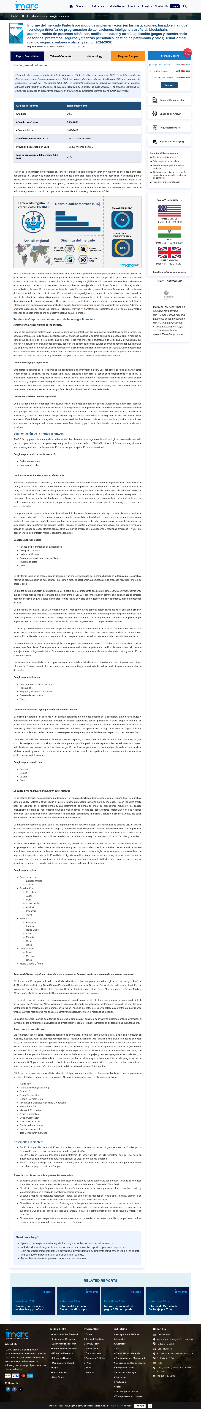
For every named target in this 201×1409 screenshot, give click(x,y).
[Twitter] (20, 1389)
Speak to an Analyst (170, 114)
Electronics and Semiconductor (130, 1363)
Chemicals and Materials (127, 1353)
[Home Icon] (71, 6)
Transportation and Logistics (129, 1396)
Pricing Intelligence (61, 1358)
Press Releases (60, 1372)
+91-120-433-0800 (165, 1376)
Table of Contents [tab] (60, 56)
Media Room (117, 6)
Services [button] (81, 6)
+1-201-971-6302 (165, 1343)
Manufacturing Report (63, 1363)
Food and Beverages (125, 1372)
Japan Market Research (64, 1343)
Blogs (55, 1367)
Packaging (120, 1382)
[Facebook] (14, 1389)
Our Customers (93, 1353)
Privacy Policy (116, 1405)
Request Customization (172, 100)
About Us (133, 6)
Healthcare (120, 1377)
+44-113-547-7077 (166, 1358)
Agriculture (120, 1339)
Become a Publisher (96, 1358)
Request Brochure (170, 127)
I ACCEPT (140, 1406)
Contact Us (161, 6)
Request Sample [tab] (128, 56)
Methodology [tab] (94, 56)
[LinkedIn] (8, 1389)
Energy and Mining (124, 1367)
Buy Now (169, 85)
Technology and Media (126, 1391)
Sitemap (90, 1372)
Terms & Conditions (95, 1339)
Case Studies (58, 1377)
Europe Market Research (64, 1348)
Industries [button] (98, 6)
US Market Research (62, 1353)
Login (175, 6)
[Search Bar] (185, 6)
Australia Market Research (65, 1334)
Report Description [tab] (27, 56)
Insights (147, 6)
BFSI (117, 1348)
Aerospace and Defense (127, 1334)
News (88, 1367)
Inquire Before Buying (172, 141)
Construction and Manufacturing (131, 1358)
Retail (118, 1386)
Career (89, 1334)
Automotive (121, 1343)
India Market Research (63, 1339)
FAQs (88, 1363)
